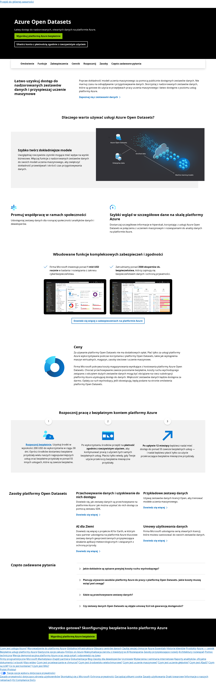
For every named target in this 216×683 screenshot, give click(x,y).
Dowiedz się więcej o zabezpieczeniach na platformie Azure (108, 320)
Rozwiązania (136, 652)
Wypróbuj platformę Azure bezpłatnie (38, 36)
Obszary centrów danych (108, 648)
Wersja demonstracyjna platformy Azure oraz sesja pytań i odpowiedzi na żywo (57, 655)
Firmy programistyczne (13, 659)
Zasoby (104, 63)
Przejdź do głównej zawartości (17, 1)
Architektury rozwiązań (191, 652)
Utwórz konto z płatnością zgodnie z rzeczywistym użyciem (51, 44)
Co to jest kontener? (20, 666)
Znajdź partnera (61, 659)
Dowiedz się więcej (87, 514)
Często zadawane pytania (126, 63)
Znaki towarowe (175, 676)
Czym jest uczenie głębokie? (173, 662)
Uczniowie (127, 659)
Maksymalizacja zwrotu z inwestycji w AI (106, 652)
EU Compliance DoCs (24, 680)
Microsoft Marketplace (39, 659)
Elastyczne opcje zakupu (51, 652)
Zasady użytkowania (154, 676)
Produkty (191, 648)
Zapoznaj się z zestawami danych (98, 97)
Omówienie (27, 63)
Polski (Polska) (8, 669)
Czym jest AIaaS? (198, 662)
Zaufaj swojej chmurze (134, 648)
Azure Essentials (157, 648)
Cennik (76, 63)
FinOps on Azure (74, 652)
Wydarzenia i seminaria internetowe (154, 659)
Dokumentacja (79, 659)
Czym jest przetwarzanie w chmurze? (57, 662)
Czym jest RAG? (40, 666)
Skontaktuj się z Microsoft (75, 676)
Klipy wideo (30, 662)
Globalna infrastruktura (80, 648)
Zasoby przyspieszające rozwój (161, 652)
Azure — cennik (205, 648)
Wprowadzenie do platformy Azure (46, 648)
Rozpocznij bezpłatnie (38, 444)
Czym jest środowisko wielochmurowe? (100, 662)
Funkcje (42, 63)
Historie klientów (175, 648)
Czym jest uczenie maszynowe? (140, 662)
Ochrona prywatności (102, 676)
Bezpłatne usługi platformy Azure (18, 652)
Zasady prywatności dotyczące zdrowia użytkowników (30, 676)
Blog (90, 659)
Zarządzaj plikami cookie (128, 676)
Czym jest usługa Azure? (13, 648)
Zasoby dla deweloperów (107, 659)
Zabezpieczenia (59, 63)
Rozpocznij (89, 63)
